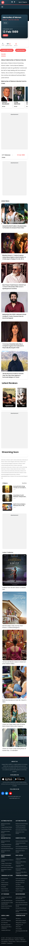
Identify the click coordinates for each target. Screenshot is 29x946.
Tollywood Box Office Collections (6, 927)
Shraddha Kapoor (20, 880)
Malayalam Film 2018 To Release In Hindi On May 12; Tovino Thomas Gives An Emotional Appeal (14, 316)
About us (17, 939)
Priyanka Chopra (20, 886)
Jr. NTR (2, 880)
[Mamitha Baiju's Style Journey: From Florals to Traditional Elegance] (14, 608)
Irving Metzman (17, 103)
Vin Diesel (3, 886)
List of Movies (4, 922)
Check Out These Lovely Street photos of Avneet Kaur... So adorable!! (14, 749)
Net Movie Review (5, 908)
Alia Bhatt (18, 884)
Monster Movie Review (21, 908)
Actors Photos (21, 821)
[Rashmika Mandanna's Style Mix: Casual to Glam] (14, 682)
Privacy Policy (12, 941)
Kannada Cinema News (7, 867)
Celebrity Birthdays (5, 930)
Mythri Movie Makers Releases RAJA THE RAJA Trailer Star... (19, 504)
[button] (12, 2)
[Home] (2, 2)
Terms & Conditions (21, 941)
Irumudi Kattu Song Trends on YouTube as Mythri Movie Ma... (19, 486)
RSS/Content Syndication (7, 939)
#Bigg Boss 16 (19, 924)
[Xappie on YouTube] (10, 793)
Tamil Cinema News (6, 865)
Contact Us (9, 943)
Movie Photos (6, 838)
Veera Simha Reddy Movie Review (21, 897)
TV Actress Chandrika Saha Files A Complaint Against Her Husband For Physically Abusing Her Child (13, 345)
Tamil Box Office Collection (20, 866)
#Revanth (18, 926)
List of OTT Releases (6, 920)
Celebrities (3, 918)
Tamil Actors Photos (20, 828)
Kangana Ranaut (20, 882)
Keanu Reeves (4, 888)
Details (3, 54)
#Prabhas (18, 918)
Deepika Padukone (20, 888)
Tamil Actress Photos (6, 829)
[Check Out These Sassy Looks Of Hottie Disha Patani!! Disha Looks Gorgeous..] (14, 713)
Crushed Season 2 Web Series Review (7, 903)
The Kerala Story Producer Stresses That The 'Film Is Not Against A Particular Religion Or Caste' (13, 375)
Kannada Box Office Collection (21, 869)
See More (24, 483)
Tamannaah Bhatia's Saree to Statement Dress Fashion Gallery (14, 663)
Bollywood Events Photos (22, 841)
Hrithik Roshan (4, 884)
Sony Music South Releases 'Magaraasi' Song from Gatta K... (19, 495)
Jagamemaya (9, 405)
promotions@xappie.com (14, 796)
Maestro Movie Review (6, 906)
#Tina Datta (19, 928)
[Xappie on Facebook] (2, 793)
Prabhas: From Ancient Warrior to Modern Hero (14, 588)
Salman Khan (4, 878)
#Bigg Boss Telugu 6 (21, 922)
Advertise (3, 943)
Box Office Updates (5, 924)
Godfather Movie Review (21, 913)
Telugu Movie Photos (6, 844)
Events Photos (21, 838)
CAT (23, 405)
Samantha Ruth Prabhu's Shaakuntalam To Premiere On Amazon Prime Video (14, 227)
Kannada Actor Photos (21, 830)
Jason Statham (5, 891)
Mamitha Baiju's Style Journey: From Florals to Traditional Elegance (12, 626)
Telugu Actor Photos (20, 826)
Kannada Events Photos (21, 846)
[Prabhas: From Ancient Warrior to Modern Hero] (14, 570)
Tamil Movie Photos (6, 846)
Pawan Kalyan (4, 882)
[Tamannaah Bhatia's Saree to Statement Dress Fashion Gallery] (14, 645)
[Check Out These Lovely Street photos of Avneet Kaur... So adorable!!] (14, 737)
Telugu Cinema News (6, 863)
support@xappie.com (14, 798)
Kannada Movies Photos (7, 848)
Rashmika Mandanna (21, 878)
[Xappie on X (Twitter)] (6, 793)
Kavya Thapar (19, 891)
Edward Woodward (5, 103)
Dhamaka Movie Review (21, 902)
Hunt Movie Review (20, 900)
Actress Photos (6, 821)
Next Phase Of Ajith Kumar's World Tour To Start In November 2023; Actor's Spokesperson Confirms (14, 286)
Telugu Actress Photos (6, 827)
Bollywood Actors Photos (22, 823)
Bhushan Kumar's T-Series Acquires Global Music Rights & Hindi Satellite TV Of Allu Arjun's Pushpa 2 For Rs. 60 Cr (14, 257)
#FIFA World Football (21, 920)
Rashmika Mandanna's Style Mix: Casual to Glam (14, 701)
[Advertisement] (14, 132)
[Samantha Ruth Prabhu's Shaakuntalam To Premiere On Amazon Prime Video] (14, 213)
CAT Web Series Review (6, 900)
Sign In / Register (23, 2)
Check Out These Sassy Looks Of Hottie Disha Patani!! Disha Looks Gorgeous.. (13, 725)
